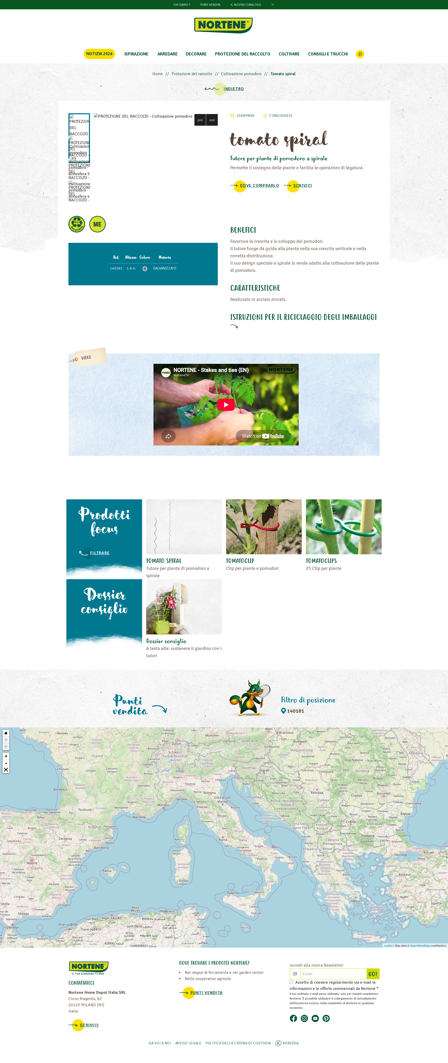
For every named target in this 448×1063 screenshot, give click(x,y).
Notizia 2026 (99, 53)
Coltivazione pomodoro (241, 73)
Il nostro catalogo (246, 5)
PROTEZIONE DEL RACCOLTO (242, 54)
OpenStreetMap (420, 945)
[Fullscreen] (6, 769)
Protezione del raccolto (192, 73)
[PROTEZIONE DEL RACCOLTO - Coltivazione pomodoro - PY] (156, 116)
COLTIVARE (289, 54)
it (272, 4)
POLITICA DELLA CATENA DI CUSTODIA (238, 1043)
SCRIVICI (302, 185)
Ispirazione (136, 54)
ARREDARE (168, 54)
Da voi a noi (160, 1043)
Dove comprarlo (259, 185)
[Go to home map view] (6, 733)
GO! (373, 974)
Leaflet (388, 945)
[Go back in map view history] (6, 746)
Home (157, 73)
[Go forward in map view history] (6, 740)
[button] (200, 120)
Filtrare (100, 553)
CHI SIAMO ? (181, 5)
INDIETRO (234, 88)
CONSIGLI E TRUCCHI (328, 54)
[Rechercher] (360, 54)
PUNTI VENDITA (210, 5)
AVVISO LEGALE (188, 1043)
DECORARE (196, 54)
